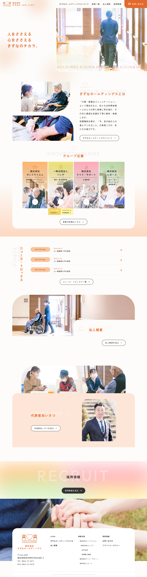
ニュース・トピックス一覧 (76, 281)
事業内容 (81, 536)
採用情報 (118, 4)
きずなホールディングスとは (61, 541)
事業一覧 (96, 4)
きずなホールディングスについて (74, 4)
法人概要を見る (113, 342)
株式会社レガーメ (86, 563)
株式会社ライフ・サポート (89, 559)
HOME (52, 536)
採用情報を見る (73, 490)
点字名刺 (85, 550)
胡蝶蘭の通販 (86, 554)
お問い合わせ (136, 4)
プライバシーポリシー (111, 545)
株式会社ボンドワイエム (88, 541)
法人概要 (107, 4)
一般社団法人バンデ (87, 545)
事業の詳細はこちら (73, 222)
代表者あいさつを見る (45, 428)
